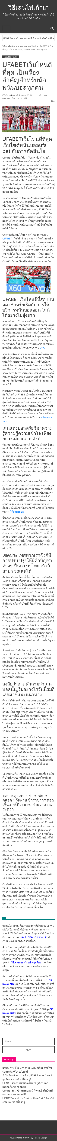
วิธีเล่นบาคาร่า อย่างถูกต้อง (26, 962)
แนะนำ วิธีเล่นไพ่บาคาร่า (33, 937)
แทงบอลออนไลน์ (27, 46)
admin (12, 95)
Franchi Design (40, 1138)
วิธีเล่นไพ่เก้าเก (28, 7)
